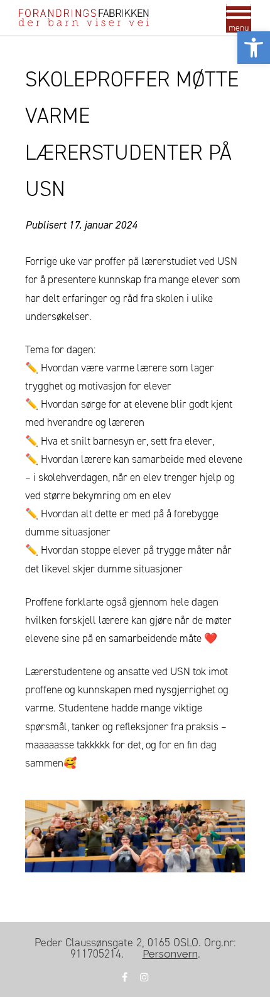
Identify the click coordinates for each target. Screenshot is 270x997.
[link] (253, 47)
